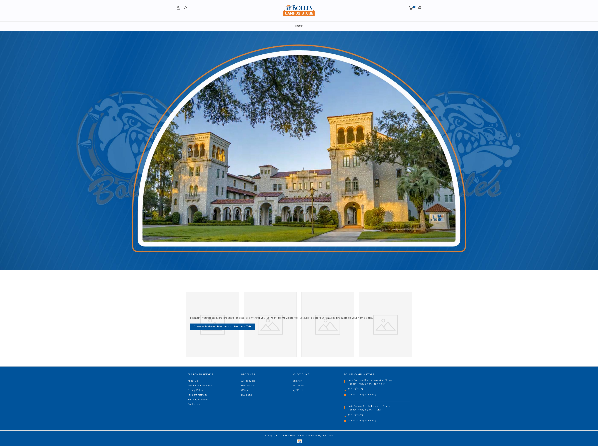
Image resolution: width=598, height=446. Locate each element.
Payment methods (198, 395)
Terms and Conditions (200, 385)
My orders (298, 385)
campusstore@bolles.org (362, 394)
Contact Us (194, 404)
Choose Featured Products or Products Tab (222, 326)
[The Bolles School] (299, 10)
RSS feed (246, 395)
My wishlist (298, 390)
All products (248, 381)
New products (249, 385)
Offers (244, 390)
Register (297, 381)
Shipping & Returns (198, 399)
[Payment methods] (299, 441)
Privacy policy (195, 390)
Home (299, 26)
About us (193, 381)
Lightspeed (328, 435)
